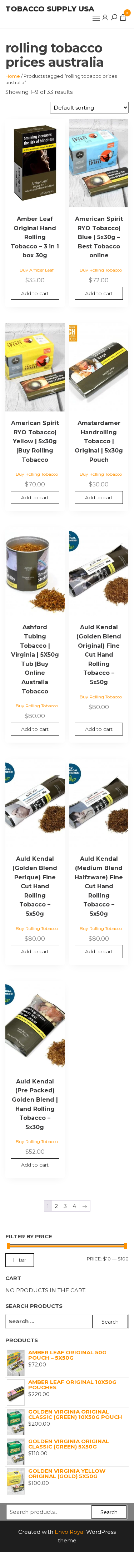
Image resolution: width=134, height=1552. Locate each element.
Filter (19, 1260)
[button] (96, 18)
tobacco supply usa (49, 9)
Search (109, 1512)
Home (12, 76)
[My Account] (105, 17)
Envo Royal (70, 1531)
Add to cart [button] (35, 293)
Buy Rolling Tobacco (101, 270)
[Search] (114, 17)
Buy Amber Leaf (37, 270)
